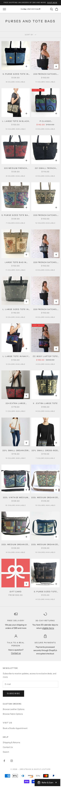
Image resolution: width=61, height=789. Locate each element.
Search (6, 752)
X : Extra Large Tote (45, 403)
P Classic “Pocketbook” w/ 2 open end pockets (45, 121)
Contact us (16, 653)
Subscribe (13, 693)
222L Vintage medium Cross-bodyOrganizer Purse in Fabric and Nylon (15, 497)
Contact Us (8, 747)
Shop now (52, 2)
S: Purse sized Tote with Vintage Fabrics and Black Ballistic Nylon (45, 592)
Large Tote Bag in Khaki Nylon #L (16, 262)
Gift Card (15, 592)
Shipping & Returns (11, 742)
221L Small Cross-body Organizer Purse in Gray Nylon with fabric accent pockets (45, 450)
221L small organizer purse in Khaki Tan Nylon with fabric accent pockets (16, 450)
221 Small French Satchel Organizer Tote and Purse (45, 168)
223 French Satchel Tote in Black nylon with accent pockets (45, 74)
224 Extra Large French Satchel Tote (15, 403)
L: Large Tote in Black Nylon (15, 121)
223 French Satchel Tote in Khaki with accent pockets (45, 215)
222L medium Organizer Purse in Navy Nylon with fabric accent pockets (45, 544)
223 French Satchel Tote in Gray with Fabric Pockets (45, 262)
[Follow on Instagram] (11, 760)
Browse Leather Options (13, 709)
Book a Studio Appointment (15, 728)
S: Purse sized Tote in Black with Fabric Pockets (16, 74)
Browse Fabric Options (13, 714)
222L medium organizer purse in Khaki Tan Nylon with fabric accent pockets (45, 497)
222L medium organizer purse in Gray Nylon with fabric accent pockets (16, 544)
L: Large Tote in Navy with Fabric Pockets (15, 356)
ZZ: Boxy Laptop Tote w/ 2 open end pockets (45, 356)
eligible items (48, 628)
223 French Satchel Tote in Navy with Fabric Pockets (45, 309)
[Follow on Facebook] (4, 760)
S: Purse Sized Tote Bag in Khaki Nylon (16, 215)
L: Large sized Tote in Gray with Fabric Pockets (16, 309)
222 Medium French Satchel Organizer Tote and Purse (15, 168)
